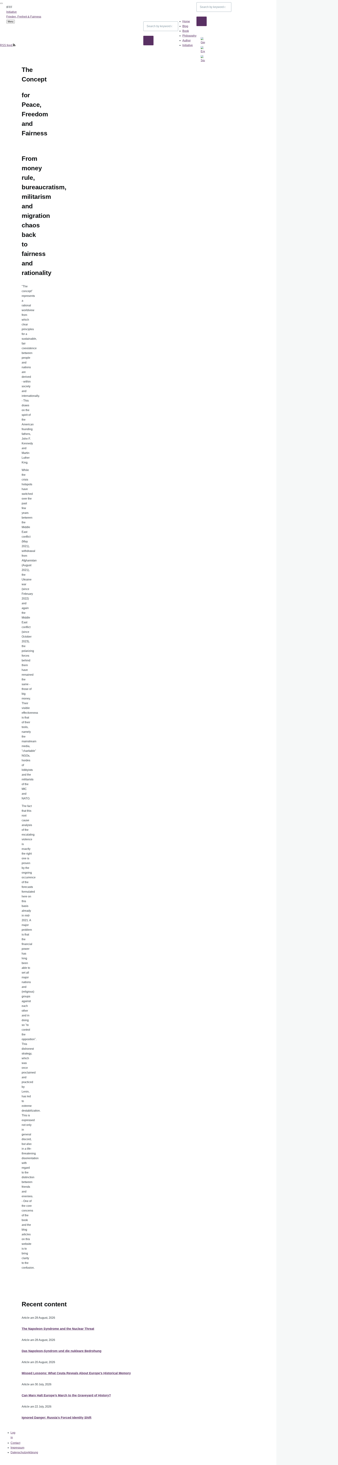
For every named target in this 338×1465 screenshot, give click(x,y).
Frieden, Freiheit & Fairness (23, 16)
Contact (15, 1442)
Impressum (17, 1447)
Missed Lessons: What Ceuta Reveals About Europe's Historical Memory (76, 1373)
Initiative (11, 11)
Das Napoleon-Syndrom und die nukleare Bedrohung (61, 1351)
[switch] (1, 3)
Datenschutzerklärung (24, 1452)
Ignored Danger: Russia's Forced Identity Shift (56, 1417)
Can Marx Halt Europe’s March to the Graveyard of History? (66, 1395)
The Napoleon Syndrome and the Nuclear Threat (58, 1329)
